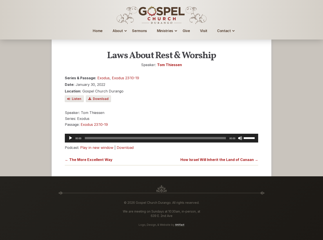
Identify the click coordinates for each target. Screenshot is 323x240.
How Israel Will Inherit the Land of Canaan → (219, 159)
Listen (75, 99)
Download (100, 99)
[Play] (70, 138)
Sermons (139, 31)
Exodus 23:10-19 (125, 78)
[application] (161, 138)
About (118, 31)
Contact (224, 31)
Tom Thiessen (169, 65)
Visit (203, 31)
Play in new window (96, 147)
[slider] (250, 138)
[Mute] (240, 138)
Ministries (165, 31)
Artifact (179, 224)
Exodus (103, 78)
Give (186, 31)
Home (98, 31)
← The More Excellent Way (89, 159)
